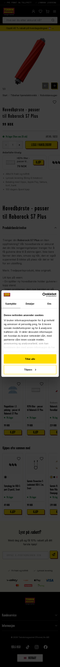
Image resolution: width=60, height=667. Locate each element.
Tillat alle (30, 359)
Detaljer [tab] (30, 303)
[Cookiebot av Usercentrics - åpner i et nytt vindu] (42, 295)
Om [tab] (49, 303)
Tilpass (28, 369)
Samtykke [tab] (10, 303)
